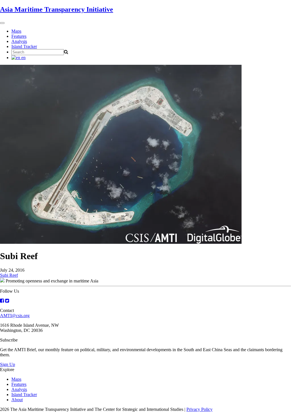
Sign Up (7, 364)
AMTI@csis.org (15, 315)
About (17, 399)
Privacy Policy (199, 409)
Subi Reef (9, 275)
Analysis (19, 41)
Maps (16, 31)
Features (18, 36)
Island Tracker (24, 46)
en (23, 57)
